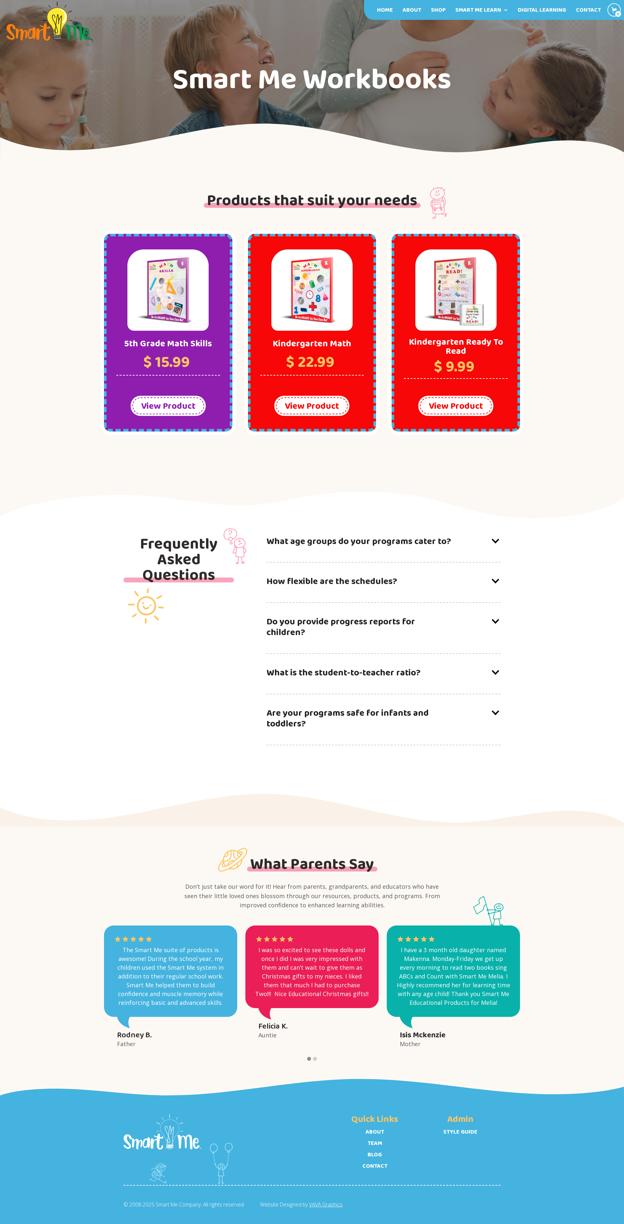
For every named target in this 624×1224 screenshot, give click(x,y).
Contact (588, 10)
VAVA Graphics (326, 1204)
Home (385, 10)
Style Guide (460, 1132)
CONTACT (374, 1166)
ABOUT (375, 1132)
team (375, 1143)
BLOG (375, 1154)
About (412, 10)
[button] (481, 10)
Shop (438, 10)
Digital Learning (542, 10)
